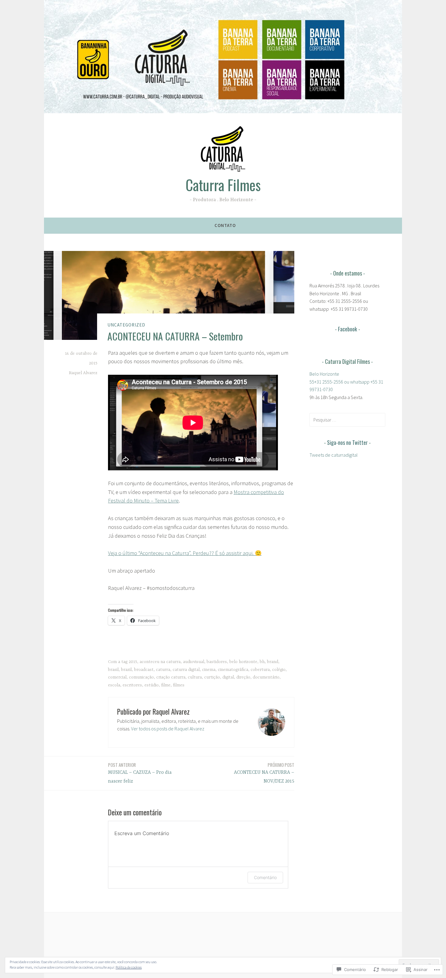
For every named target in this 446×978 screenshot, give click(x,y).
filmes (178, 685)
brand (272, 661)
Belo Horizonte (324, 374)
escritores (132, 685)
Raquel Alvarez (83, 373)
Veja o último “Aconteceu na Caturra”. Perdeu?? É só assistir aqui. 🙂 (185, 553)
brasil (113, 669)
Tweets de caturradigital (333, 455)
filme (166, 685)
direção (243, 677)
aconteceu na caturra (160, 661)
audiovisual (193, 661)
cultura (195, 677)
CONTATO (225, 225)
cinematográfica (233, 669)
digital (228, 677)
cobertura (260, 669)
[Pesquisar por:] (347, 420)
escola (114, 685)
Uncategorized (126, 325)
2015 (133, 661)
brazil (126, 669)
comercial (117, 677)
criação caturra (170, 677)
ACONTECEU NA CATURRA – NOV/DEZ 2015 (264, 772)
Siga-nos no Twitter (347, 442)
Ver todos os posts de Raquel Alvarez (167, 729)
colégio (279, 669)
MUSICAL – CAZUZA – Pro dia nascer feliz (140, 772)
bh (262, 661)
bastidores (217, 661)
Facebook (347, 329)
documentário (266, 677)
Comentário (265, 877)
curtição (212, 677)
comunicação (141, 677)
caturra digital (186, 669)
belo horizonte (243, 661)
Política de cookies (129, 967)
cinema (208, 669)
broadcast (144, 669)
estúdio (151, 685)
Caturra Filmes (223, 184)
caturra (163, 669)
